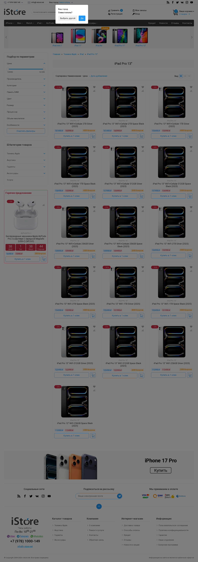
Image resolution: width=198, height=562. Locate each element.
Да (82, 18)
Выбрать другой (67, 18)
